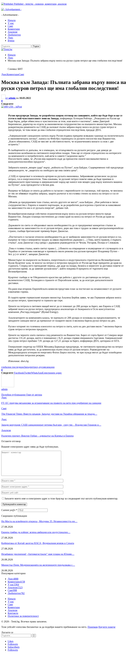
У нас (11, 23)
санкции (50, 367)
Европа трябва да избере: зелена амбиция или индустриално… (35, 532)
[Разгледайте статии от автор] (7, 386)
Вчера (11, 40)
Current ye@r (9, 510)
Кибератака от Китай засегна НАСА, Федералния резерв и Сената (37, 543)
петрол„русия (37, 367)
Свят (10, 26)
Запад (27, 367)
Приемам (93, 627)
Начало (12, 20)
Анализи (12, 32)
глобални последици (12, 367)
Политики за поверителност (23, 616)
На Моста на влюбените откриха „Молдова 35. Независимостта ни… (39, 521)
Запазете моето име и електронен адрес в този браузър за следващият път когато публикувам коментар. (61, 498)
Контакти (13, 613)
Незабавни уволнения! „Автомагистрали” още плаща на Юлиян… (37, 554)
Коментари (14, 29)
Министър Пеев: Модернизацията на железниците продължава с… (38, 565)
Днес (10, 37)
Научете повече (106, 627)
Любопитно (14, 34)
